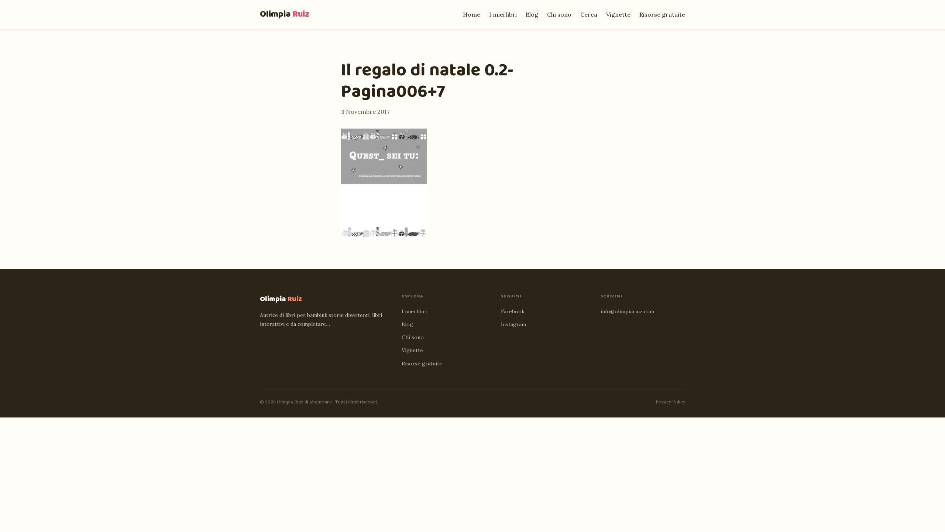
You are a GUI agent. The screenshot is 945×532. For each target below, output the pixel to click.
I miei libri (503, 14)
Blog (532, 14)
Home (471, 14)
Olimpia (284, 14)
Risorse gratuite (662, 14)
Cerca (588, 14)
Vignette (618, 14)
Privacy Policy (670, 402)
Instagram (513, 324)
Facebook (513, 311)
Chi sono (559, 14)
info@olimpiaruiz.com (627, 311)
